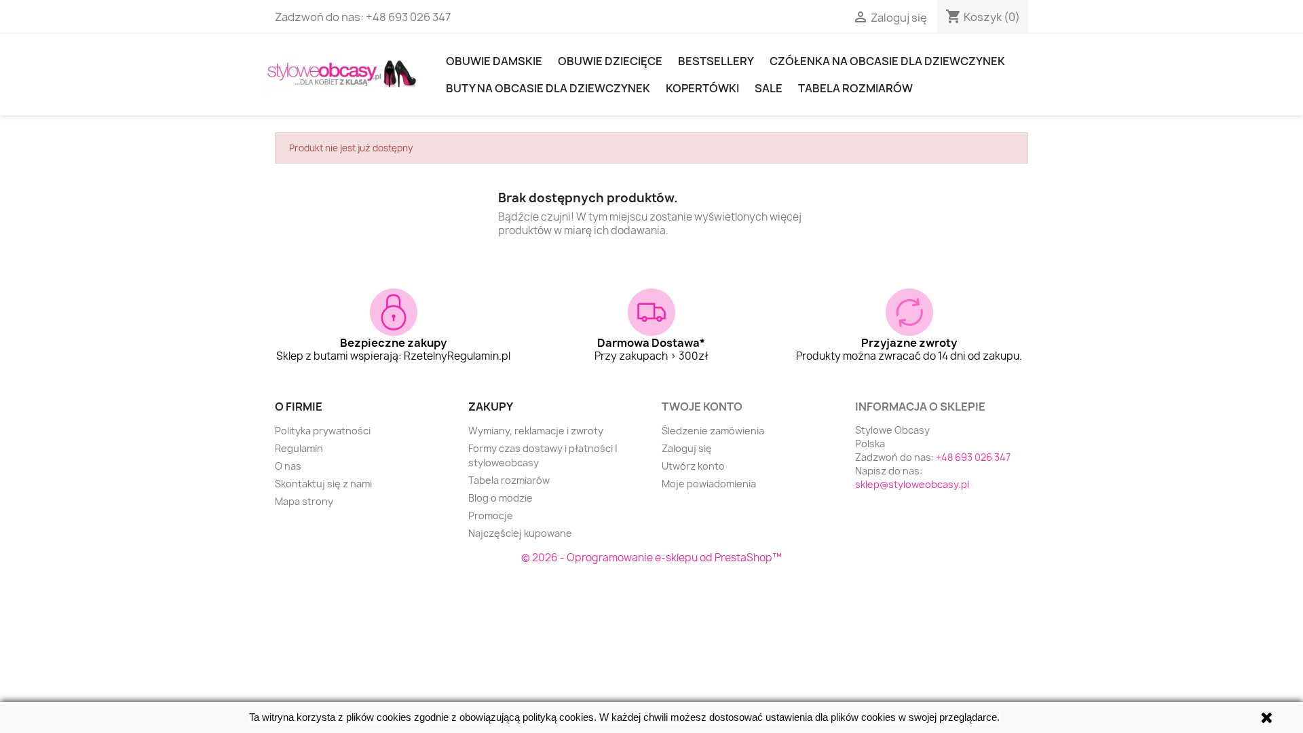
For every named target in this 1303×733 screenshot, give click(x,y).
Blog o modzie (500, 497)
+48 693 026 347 (408, 17)
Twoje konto (702, 406)
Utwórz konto (693, 465)
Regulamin (299, 448)
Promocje (490, 515)
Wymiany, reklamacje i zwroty (535, 430)
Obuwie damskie (494, 61)
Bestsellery (716, 61)
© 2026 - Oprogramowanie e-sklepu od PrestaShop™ (651, 557)
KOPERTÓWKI (702, 88)
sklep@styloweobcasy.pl (912, 484)
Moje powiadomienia (709, 483)
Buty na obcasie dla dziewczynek (548, 88)
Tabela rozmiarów (855, 88)
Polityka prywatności (323, 430)
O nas (288, 465)
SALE (768, 88)
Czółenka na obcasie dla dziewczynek (887, 61)
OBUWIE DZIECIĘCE (610, 61)
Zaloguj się (687, 448)
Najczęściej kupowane (520, 533)
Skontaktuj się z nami (323, 483)
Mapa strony (304, 501)
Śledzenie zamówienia (713, 430)
